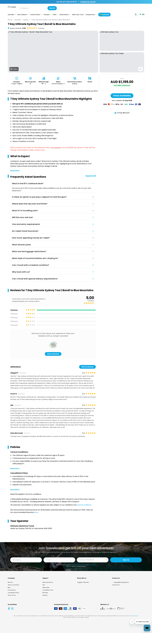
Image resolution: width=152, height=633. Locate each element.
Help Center (45, 587)
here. (37, 512)
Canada (46, 15)
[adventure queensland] (111, 608)
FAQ (43, 585)
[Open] (106, 559)
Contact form (116, 585)
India (54, 15)
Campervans (90, 15)
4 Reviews (14, 310)
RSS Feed (45, 592)
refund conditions (84, 505)
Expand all (91, 176)
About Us (10, 582)
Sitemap (44, 595)
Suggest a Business (83, 582)
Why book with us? (47, 582)
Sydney (26, 20)
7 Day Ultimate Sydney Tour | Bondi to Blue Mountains (50, 20)
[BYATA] (102, 608)
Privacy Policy (91, 565)
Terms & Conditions (13, 585)
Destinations (64, 15)
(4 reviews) (41, 28)
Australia (11, 15)
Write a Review (53, 354)
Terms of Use (11, 595)
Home (10, 20)
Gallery (15, 69)
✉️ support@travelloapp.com (120, 582)
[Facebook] (9, 608)
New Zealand (22, 15)
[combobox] (91, 560)
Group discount (123, 113)
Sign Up (126, 560)
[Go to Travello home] (12, 8)
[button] (45, 83)
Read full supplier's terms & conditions (25, 494)
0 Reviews (14, 314)
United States (35, 15)
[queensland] (121, 608)
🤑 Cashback (104, 15)
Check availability (122, 95)
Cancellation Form (47, 590)
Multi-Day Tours (78, 15)
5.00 (24, 28)
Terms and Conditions (79, 565)
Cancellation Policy (13, 592)
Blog (9, 587)
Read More (14, 170)
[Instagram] (12, 608)
